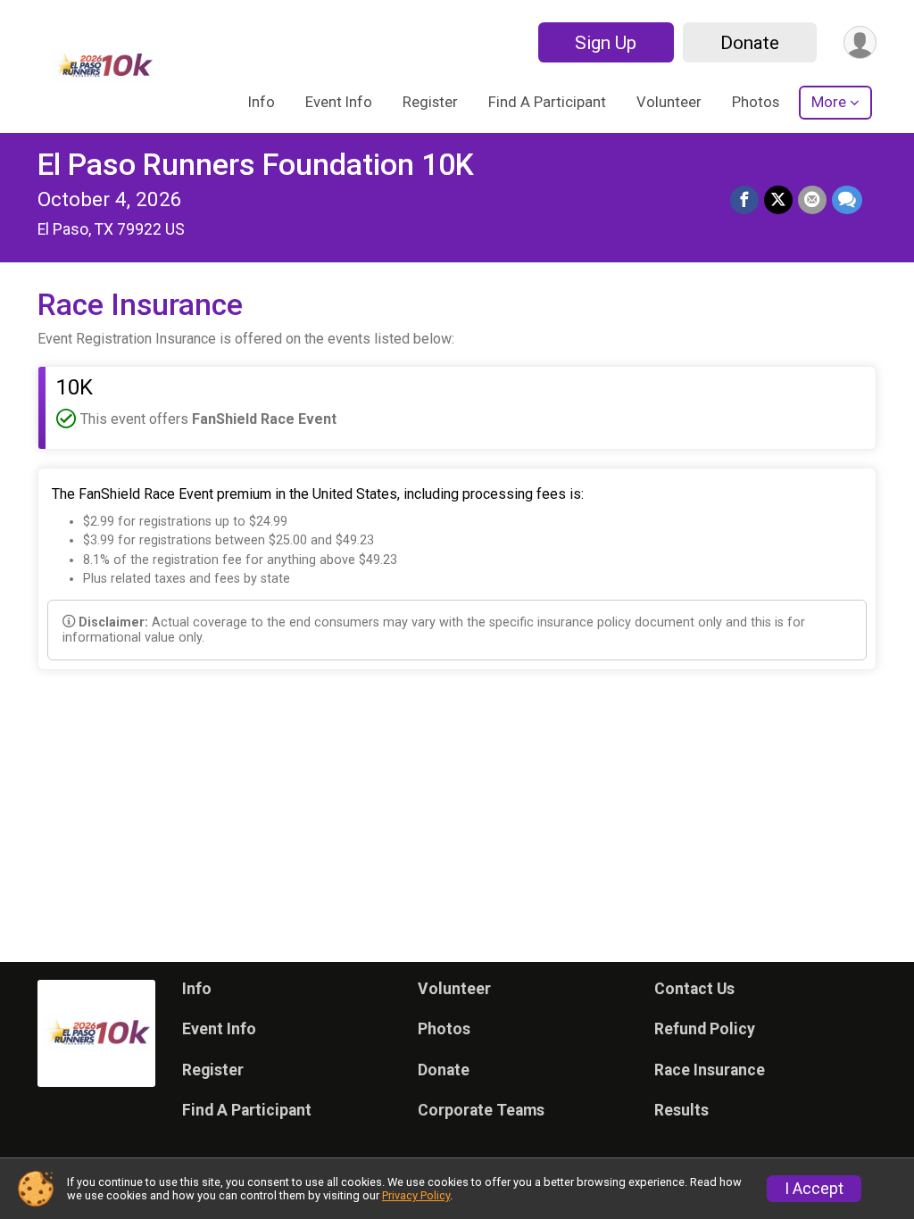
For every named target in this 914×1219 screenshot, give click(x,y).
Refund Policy (704, 1029)
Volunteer (669, 102)
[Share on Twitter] (778, 200)
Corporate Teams (481, 1110)
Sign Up (605, 43)
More (828, 102)
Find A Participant (547, 102)
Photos (755, 102)
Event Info (338, 102)
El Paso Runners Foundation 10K (255, 164)
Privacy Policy (416, 1195)
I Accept (814, 1189)
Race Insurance (709, 1070)
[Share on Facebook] (744, 200)
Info (261, 102)
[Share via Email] (812, 200)
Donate (749, 43)
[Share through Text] (847, 200)
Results (681, 1110)
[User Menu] (860, 42)
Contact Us (694, 989)
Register (430, 102)
